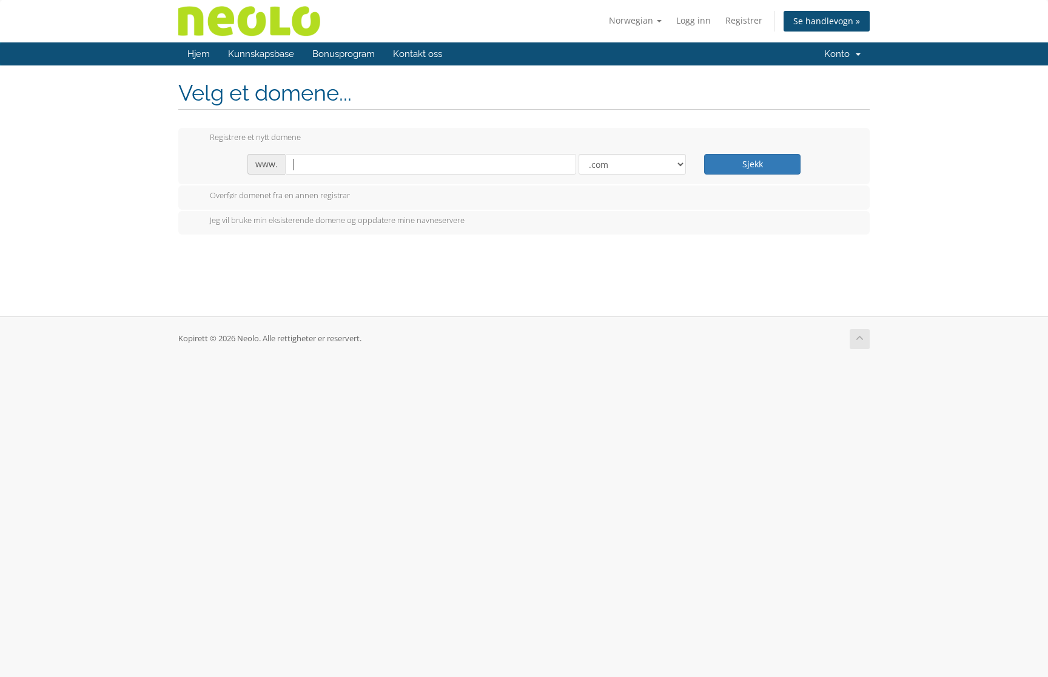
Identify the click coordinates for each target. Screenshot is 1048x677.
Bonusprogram (343, 53)
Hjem (198, 53)
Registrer (743, 20)
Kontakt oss (417, 53)
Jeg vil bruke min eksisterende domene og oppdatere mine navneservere (337, 220)
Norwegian (632, 20)
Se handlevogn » (826, 21)
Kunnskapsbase (261, 53)
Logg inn (693, 20)
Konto (839, 53)
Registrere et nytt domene (255, 137)
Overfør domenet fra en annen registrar (280, 195)
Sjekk (752, 164)
